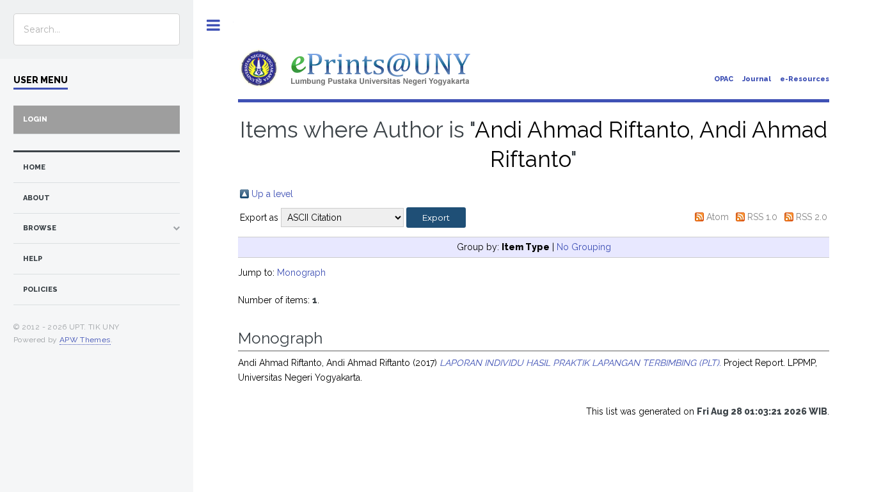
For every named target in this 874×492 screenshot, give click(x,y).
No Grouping (584, 247)
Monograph (301, 272)
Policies (40, 289)
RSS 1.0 (762, 217)
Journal (756, 79)
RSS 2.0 (811, 217)
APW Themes (85, 339)
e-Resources (804, 79)
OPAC (723, 79)
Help (32, 259)
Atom (717, 217)
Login (35, 119)
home (34, 167)
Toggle (213, 25)
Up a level (272, 194)
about (36, 198)
